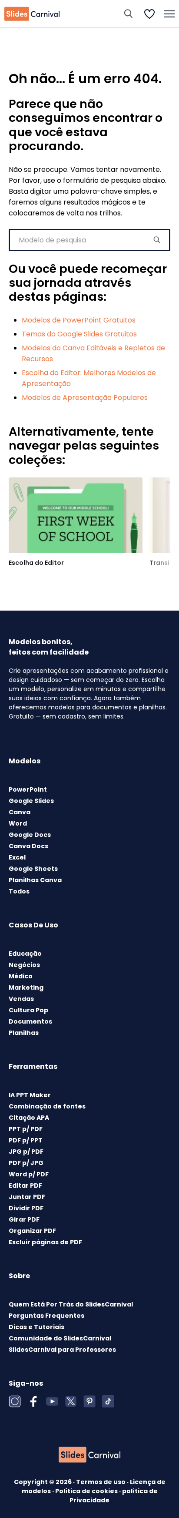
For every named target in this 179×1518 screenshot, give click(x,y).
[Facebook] (33, 1401)
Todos (19, 891)
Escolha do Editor (36, 562)
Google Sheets (33, 868)
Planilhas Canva (35, 880)
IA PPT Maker (30, 1095)
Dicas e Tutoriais (36, 1327)
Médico (21, 976)
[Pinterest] (89, 1401)
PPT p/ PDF (26, 1129)
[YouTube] (52, 1401)
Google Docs (30, 834)
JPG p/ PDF (26, 1151)
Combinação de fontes (47, 1106)
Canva (19, 812)
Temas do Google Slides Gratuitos (79, 334)
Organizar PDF (32, 1230)
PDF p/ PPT (26, 1140)
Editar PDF (25, 1185)
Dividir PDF (26, 1208)
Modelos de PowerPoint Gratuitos (79, 320)
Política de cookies (87, 1491)
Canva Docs (28, 846)
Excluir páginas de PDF (45, 1242)
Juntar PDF (27, 1196)
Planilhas (24, 1032)
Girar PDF (24, 1219)
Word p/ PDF (29, 1174)
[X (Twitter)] (71, 1401)
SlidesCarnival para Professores (62, 1349)
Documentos (30, 1021)
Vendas (21, 998)
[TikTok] (108, 1401)
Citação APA (29, 1117)
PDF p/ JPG (26, 1163)
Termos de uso (101, 1482)
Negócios (24, 965)
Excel (17, 857)
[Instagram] (15, 1401)
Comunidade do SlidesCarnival (60, 1338)
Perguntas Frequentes (46, 1315)
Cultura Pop (28, 1010)
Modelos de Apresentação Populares (85, 398)
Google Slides (31, 800)
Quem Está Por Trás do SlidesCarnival (71, 1304)
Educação (25, 953)
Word (18, 823)
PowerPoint (28, 789)
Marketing (26, 987)
